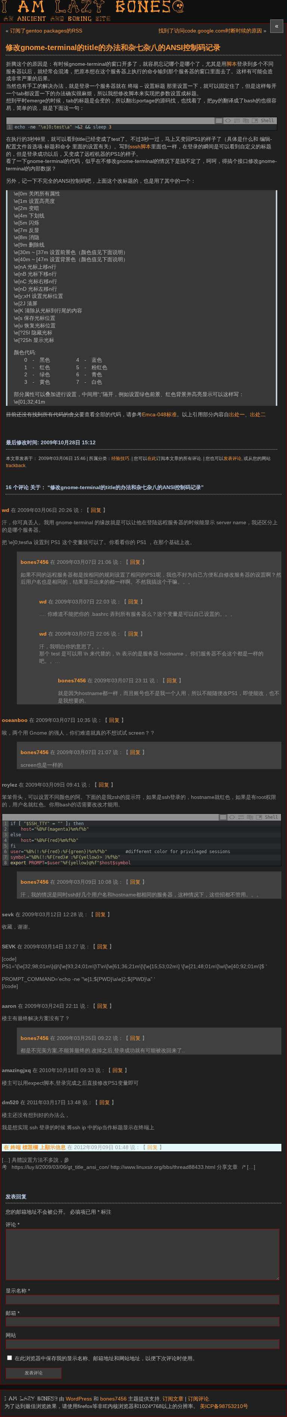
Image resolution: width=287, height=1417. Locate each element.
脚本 (231, 64)
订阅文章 (173, 1399)
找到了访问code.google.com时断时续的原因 (210, 31)
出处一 (237, 414)
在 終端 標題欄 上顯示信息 (35, 1147)
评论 (12, 1225)
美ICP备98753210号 (224, 1406)
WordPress (79, 1399)
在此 (151, 458)
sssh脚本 (140, 146)
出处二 (258, 414)
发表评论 (232, 458)
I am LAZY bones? (93, 8)
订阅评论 (198, 1399)
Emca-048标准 (159, 414)
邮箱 (12, 1313)
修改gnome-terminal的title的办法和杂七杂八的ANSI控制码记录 (113, 47)
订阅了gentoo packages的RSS (46, 31)
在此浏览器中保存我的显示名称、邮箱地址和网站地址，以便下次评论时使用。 (106, 1358)
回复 (96, 510)
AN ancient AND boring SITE (57, 19)
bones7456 (35, 562)
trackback (15, 465)
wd (5, 510)
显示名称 (18, 1291)
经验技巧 (120, 458)
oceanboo (15, 720)
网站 (11, 1335)
